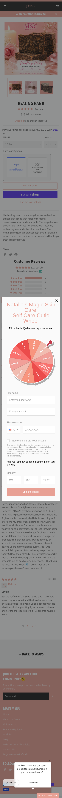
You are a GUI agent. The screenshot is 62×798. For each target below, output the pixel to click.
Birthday (11, 473)
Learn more (33, 782)
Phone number (14, 422)
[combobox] (13, 430)
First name (12, 393)
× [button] (49, 760)
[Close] (56, 300)
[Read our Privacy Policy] (53, 445)
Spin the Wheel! (31, 492)
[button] (36, 795)
